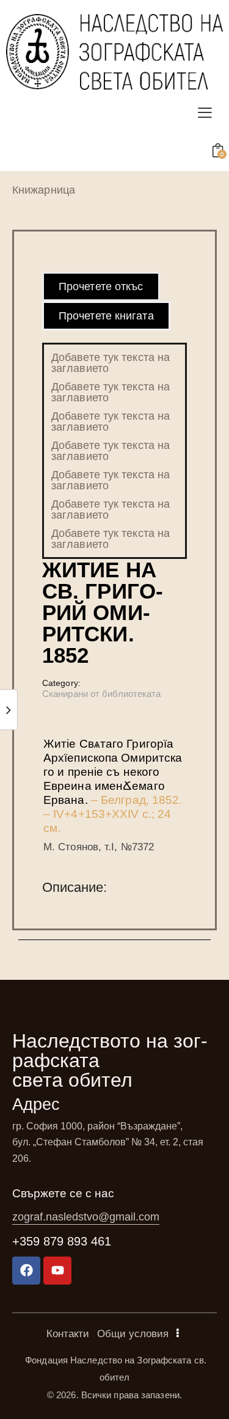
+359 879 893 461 (61, 1241)
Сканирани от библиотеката (101, 693)
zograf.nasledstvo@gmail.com (85, 1217)
